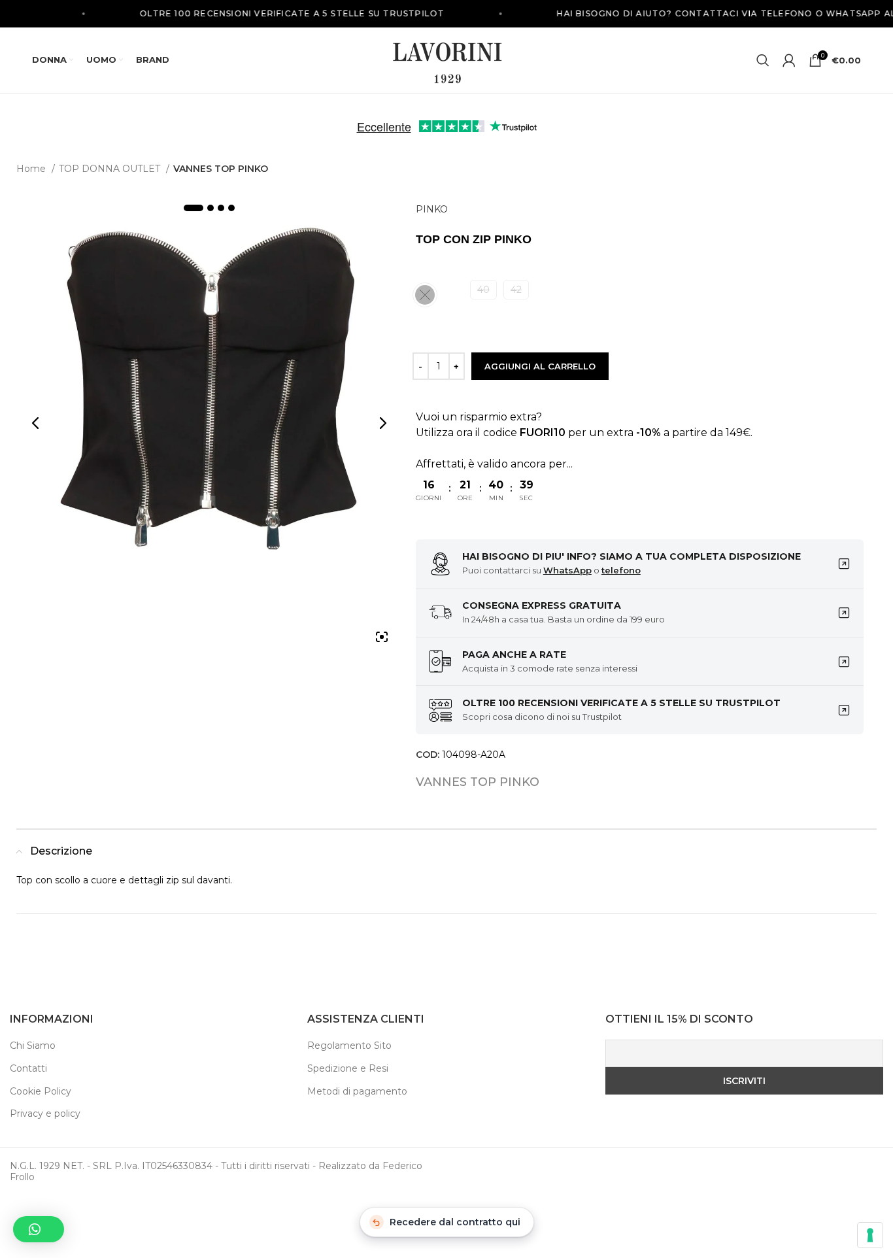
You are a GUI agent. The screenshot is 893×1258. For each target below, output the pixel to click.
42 (516, 290)
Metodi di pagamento (357, 1091)
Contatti (28, 1068)
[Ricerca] (763, 60)
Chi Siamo (33, 1045)
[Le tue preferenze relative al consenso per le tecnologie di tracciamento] (870, 1235)
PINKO (432, 209)
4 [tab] (231, 208)
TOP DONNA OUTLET (111, 169)
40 (483, 290)
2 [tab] (210, 208)
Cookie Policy (40, 1091)
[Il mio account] (789, 60)
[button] (38, 1229)
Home (32, 169)
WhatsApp (567, 570)
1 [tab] (193, 208)
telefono (621, 570)
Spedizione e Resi (347, 1068)
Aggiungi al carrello (540, 366)
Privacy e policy (45, 1113)
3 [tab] (221, 208)
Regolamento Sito (349, 1045)
